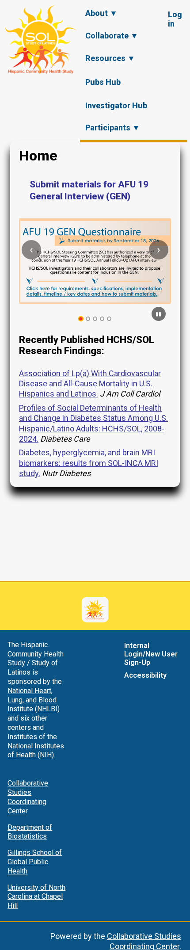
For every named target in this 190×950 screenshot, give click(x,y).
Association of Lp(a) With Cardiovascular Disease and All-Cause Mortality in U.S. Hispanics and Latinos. (90, 384)
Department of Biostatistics (30, 832)
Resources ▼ (110, 58)
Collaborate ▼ (111, 35)
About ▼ (101, 13)
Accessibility (145, 675)
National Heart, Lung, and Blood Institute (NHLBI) (34, 700)
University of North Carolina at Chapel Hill (36, 896)
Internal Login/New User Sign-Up (151, 654)
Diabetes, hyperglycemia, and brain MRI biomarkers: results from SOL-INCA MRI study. (88, 463)
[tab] (81, 319)
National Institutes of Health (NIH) (36, 750)
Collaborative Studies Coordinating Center (28, 797)
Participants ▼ (112, 127)
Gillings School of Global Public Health (35, 861)
